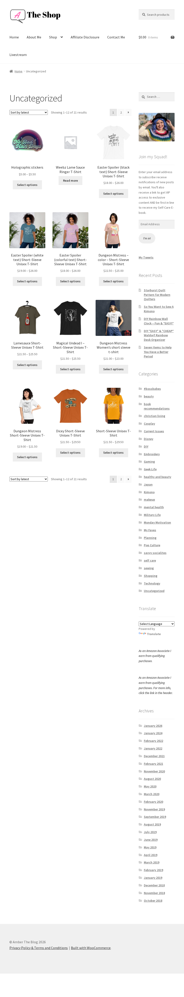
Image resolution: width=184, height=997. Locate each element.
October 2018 (153, 901)
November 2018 (154, 893)
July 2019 (150, 832)
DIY (146, 446)
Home (14, 37)
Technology (152, 583)
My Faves (150, 530)
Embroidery (152, 454)
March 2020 (151, 794)
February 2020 (153, 802)
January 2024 (153, 733)
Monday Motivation (157, 522)
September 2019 (155, 817)
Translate (154, 634)
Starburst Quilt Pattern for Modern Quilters (157, 294)
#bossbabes (152, 389)
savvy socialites (155, 553)
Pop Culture (152, 545)
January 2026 (153, 726)
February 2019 (153, 870)
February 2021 (153, 764)
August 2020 (152, 779)
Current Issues (154, 431)
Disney (148, 439)
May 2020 (150, 786)
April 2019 (150, 855)
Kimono (149, 492)
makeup (149, 499)
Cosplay (149, 424)
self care (150, 560)
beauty (149, 396)
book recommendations (157, 406)
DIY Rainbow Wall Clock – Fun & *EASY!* (159, 321)
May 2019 (150, 847)
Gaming (149, 461)
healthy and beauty (157, 477)
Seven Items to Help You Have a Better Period (158, 351)
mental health (154, 507)
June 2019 (151, 840)
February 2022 (153, 741)
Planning (150, 538)
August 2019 (152, 824)
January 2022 (153, 748)
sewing (149, 568)
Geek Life (150, 469)
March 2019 (151, 862)
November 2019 (154, 809)
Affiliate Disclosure (85, 37)
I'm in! (147, 238)
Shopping (150, 576)
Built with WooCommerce (91, 948)
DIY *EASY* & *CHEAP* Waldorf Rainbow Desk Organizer (159, 335)
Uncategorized (154, 591)
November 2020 (154, 771)
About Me (34, 37)
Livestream (18, 54)
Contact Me (116, 37)
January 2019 (153, 878)
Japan (148, 484)
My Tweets (146, 257)
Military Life (152, 515)
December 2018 (154, 885)
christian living (154, 416)
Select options (27, 185)
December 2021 (154, 756)
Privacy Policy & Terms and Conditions (38, 948)
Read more (70, 180)
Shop (53, 37)
